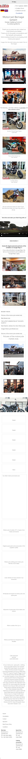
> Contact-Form (19, 8)
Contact (4, 719)
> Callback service (19, 10)
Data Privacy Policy (7, 724)
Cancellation (6, 716)
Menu (14, 1)
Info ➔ (13, 210)
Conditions (5, 727)
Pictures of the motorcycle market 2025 (11, 315)
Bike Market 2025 (5, 318)
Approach (5, 721)
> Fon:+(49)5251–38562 (21, 6)
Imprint (4, 713)
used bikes (22, 108)
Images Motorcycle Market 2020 (9, 329)
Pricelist (14, 641)
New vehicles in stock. (14, 109)
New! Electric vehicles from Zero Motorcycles (13, 326)
